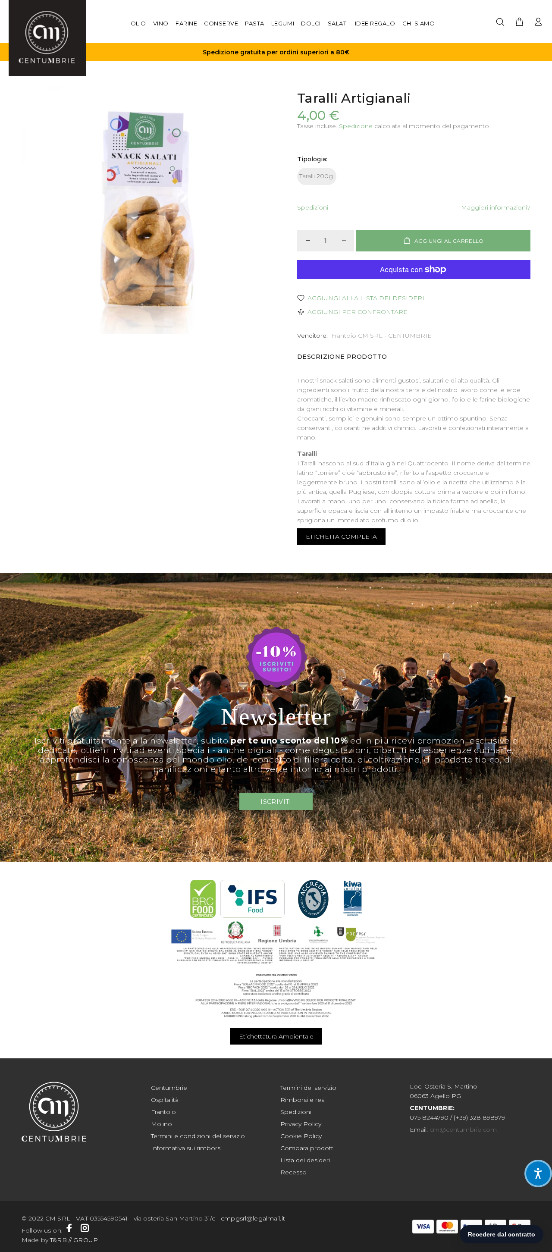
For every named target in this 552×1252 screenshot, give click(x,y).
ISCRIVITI (276, 802)
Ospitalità (165, 1100)
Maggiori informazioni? (495, 207)
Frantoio (163, 1112)
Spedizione (356, 126)
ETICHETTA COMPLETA (341, 536)
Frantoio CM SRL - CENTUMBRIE (381, 335)
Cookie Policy (301, 1136)
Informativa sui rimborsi (186, 1148)
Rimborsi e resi (303, 1100)
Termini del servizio (308, 1088)
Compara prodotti (307, 1148)
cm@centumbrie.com (463, 1129)
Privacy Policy (300, 1124)
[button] (538, 1173)
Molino (161, 1124)
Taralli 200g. (316, 176)
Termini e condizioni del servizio (198, 1136)
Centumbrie (169, 1088)
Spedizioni (312, 207)
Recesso (293, 1172)
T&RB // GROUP (74, 1240)
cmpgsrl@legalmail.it (253, 1218)
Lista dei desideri (305, 1160)
